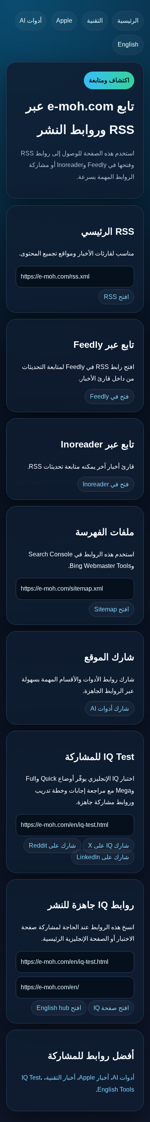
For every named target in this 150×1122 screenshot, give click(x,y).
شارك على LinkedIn (103, 857)
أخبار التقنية (60, 1077)
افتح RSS (116, 297)
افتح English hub (59, 1008)
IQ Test (31, 1077)
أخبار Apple (94, 1077)
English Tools (115, 1089)
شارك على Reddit (52, 845)
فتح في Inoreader (106, 484)
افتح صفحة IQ (111, 1008)
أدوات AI (31, 20)
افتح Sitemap (111, 609)
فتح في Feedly (109, 396)
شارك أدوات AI (109, 708)
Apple (64, 20)
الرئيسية (127, 20)
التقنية (95, 20)
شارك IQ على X (108, 845)
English (128, 44)
